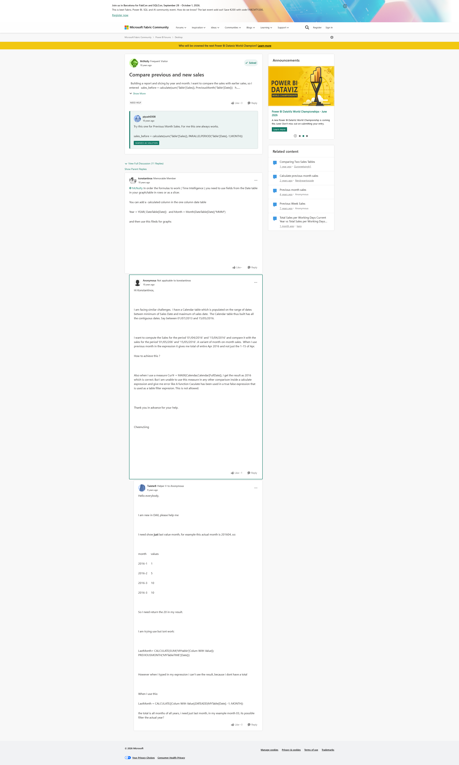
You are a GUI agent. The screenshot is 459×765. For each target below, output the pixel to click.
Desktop (179, 37)
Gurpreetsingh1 (302, 166)
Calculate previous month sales (299, 175)
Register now (120, 15)
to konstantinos (182, 280)
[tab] (299, 136)
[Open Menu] (331, 37)
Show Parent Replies (136, 169)
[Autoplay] (295, 136)
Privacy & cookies (291, 749)
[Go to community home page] (147, 27)
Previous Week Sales (292, 203)
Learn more (264, 45)
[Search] (307, 27)
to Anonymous (175, 486)
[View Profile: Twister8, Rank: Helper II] (141, 488)
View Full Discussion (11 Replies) (146, 163)
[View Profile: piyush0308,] (137, 118)
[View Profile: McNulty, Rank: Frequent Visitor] (133, 63)
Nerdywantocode (304, 180)
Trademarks (328, 749)
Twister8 (151, 486)
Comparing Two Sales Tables (297, 161)
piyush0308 (149, 116)
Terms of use (311, 749)
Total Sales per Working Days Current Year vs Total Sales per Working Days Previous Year (303, 219)
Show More (139, 93)
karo (299, 226)
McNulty (144, 61)
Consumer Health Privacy (171, 757)
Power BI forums (163, 37)
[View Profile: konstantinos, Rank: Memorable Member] (132, 180)
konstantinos (145, 178)
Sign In (329, 27)
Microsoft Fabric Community (138, 37)
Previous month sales (293, 189)
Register (317, 27)
